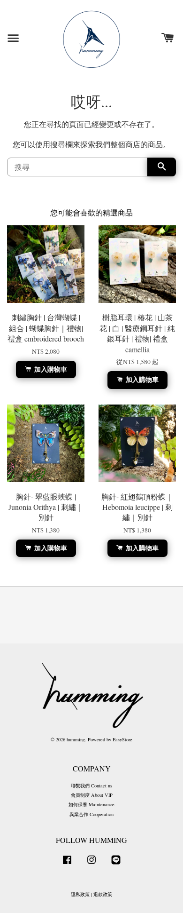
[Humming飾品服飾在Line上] (115, 864)
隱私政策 (80, 894)
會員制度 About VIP (92, 795)
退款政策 (102, 894)
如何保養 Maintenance (91, 804)
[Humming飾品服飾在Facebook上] (67, 864)
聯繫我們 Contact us (91, 785)
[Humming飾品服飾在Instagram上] (91, 864)
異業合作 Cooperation (91, 814)
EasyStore (122, 739)
